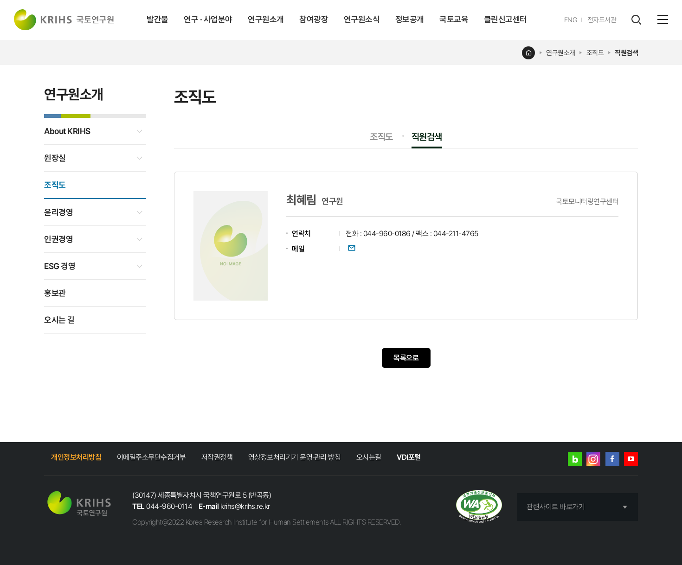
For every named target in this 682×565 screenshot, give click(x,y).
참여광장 (313, 19)
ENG (571, 20)
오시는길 (368, 457)
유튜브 (631, 459)
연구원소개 (266, 19)
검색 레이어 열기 (636, 20)
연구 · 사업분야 (208, 19)
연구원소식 (362, 19)
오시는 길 (59, 320)
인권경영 (58, 239)
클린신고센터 (505, 19)
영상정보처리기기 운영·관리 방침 (294, 457)
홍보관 (55, 293)
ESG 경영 (59, 266)
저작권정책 (217, 457)
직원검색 (626, 53)
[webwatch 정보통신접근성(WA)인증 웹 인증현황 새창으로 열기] (479, 507)
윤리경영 (58, 212)
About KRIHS (67, 131)
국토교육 (453, 19)
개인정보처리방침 (76, 457)
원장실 (55, 158)
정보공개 (409, 19)
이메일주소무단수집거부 (151, 457)
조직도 (595, 53)
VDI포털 (409, 457)
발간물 (157, 19)
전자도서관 (602, 20)
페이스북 (612, 459)
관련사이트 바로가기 (556, 506)
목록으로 (405, 357)
